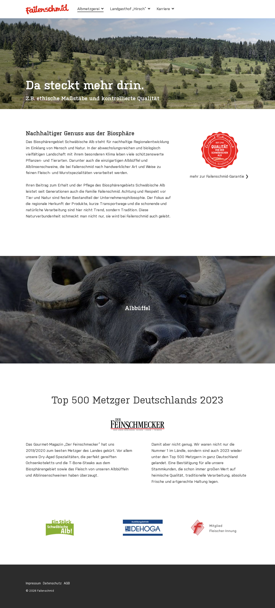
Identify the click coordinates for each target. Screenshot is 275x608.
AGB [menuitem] (67, 583)
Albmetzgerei (89, 9)
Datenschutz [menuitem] (52, 583)
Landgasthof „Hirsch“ (128, 9)
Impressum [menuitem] (33, 583)
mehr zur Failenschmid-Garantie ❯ (219, 177)
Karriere (164, 9)
